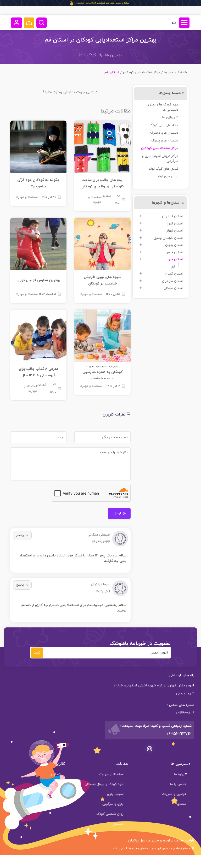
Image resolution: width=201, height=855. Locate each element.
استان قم (176, 259)
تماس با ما (178, 784)
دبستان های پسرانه (164, 140)
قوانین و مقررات (174, 794)
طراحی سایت (183, 840)
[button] (29, 22)
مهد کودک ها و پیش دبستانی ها (163, 107)
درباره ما (180, 774)
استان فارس (174, 252)
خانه (183, 72)
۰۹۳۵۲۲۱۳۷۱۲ (179, 734)
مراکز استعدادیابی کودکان (141, 72)
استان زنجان (174, 245)
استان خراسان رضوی (168, 238)
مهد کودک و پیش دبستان (104, 784)
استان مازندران (172, 281)
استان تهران (174, 230)
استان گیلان (174, 273)
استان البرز (175, 223)
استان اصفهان (172, 216)
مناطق (181, 804)
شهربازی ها (170, 117)
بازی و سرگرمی (113, 804)
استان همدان (173, 288)
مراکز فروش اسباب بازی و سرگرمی (160, 159)
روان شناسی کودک (110, 814)
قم (173, 266)
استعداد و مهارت (94, 199)
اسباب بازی (115, 794)
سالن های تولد (167, 176)
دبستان (118, 824)
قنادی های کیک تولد (163, 169)
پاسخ (20, 535)
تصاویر (56, 774)
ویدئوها (55, 784)
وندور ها (170, 72)
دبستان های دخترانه (164, 132)
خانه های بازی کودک (163, 125)
